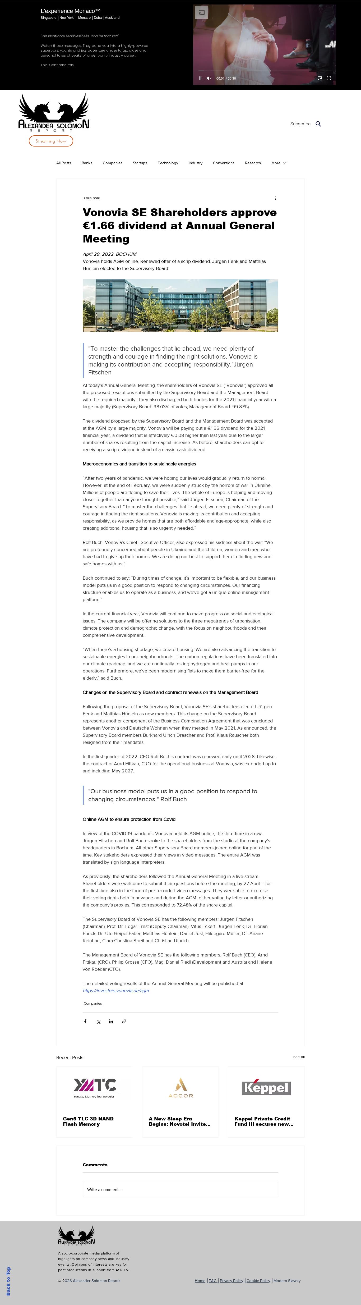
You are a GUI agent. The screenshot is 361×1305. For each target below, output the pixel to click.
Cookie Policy (258, 1280)
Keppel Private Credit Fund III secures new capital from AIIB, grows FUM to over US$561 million (266, 1121)
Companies (112, 163)
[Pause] (200, 78)
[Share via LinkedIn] (111, 1021)
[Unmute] (209, 78)
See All (299, 1057)
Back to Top (8, 1281)
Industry (195, 163)
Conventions (223, 163)
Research (253, 163)
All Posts (63, 163)
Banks (87, 163)
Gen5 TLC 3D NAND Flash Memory (88, 1121)
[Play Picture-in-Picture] (319, 78)
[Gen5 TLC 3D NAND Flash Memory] (95, 1088)
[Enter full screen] (328, 78)
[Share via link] (124, 1021)
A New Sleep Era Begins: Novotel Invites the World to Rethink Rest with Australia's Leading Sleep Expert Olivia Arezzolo (179, 1121)
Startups (140, 163)
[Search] (318, 123)
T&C (213, 1280)
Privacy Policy (231, 1280)
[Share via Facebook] (85, 1021)
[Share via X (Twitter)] (98, 1021)
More (275, 163)
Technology (168, 163)
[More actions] (275, 198)
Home (200, 1280)
